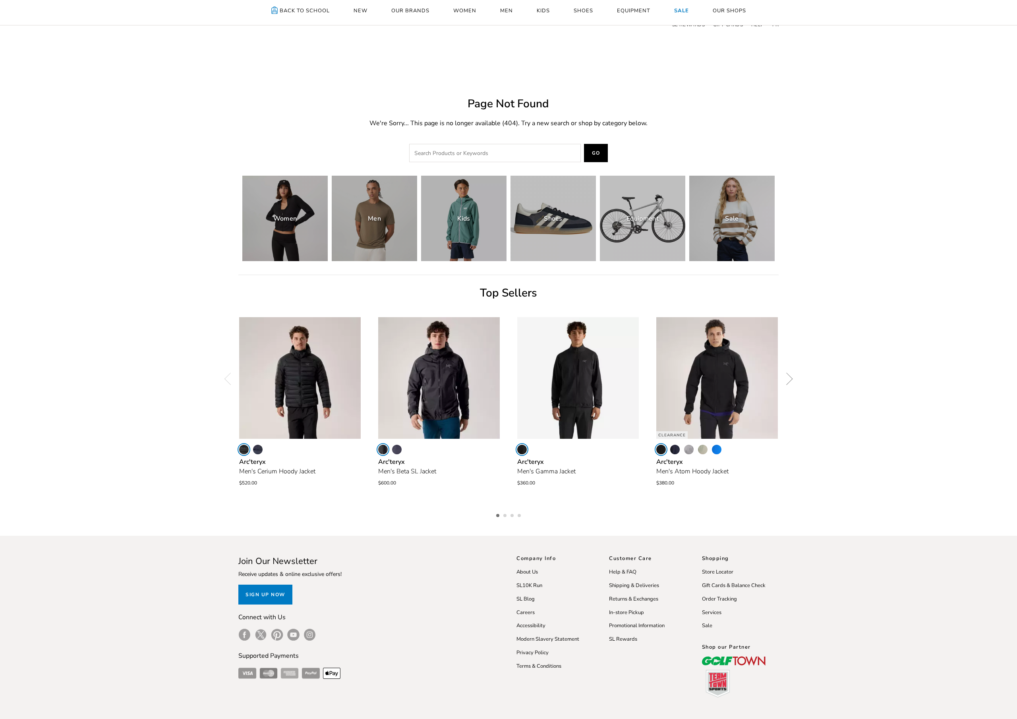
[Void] (689, 449)
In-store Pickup (626, 612)
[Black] (244, 449)
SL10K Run (529, 585)
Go (596, 153)
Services (711, 612)
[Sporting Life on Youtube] (293, 635)
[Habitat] (702, 449)
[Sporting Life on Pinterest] (277, 635)
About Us (527, 572)
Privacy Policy (532, 652)
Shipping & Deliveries (634, 585)
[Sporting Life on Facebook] (244, 635)
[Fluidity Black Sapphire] (716, 449)
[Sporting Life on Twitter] (261, 635)
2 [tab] (505, 514)
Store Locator (717, 572)
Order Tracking (719, 599)
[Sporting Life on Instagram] (310, 635)
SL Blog (525, 599)
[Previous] (230, 378)
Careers (525, 612)
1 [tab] (498, 514)
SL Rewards (623, 639)
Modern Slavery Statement (547, 639)
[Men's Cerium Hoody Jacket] (300, 378)
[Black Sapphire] (257, 449)
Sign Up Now (265, 594)
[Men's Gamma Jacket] (578, 378)
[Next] (786, 378)
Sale (707, 625)
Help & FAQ (622, 572)
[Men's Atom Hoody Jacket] (717, 378)
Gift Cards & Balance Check (734, 585)
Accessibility (530, 625)
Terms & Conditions (538, 666)
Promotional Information (637, 625)
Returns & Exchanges (633, 599)
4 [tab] (520, 514)
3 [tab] (512, 514)
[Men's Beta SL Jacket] (439, 378)
